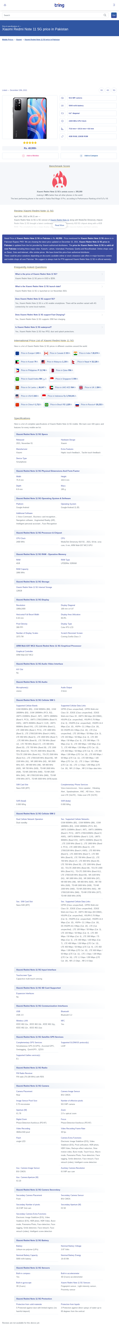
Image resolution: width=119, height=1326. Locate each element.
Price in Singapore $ (66, 379)
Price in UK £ (92, 387)
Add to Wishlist (32, 156)
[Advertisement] (59, 64)
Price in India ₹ (89, 353)
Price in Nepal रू (88, 362)
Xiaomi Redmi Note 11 (59, 220)
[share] (5, 5)
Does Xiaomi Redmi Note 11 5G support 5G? (35, 299)
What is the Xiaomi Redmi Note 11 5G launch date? (38, 286)
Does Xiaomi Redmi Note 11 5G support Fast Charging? (40, 315)
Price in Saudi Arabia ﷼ (33, 379)
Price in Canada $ (59, 353)
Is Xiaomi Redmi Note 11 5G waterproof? (33, 327)
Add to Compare (91, 156)
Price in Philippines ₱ (33, 370)
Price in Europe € (30, 353)
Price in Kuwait (29, 362)
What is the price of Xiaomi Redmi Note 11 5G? (36, 274)
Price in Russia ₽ (91, 404)
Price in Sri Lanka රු (33, 387)
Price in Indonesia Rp (61, 396)
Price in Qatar (64, 370)
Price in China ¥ (30, 404)
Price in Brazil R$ (61, 404)
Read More (59, 225)
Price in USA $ (29, 396)
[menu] (114, 5)
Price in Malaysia (57, 362)
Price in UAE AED (65, 387)
